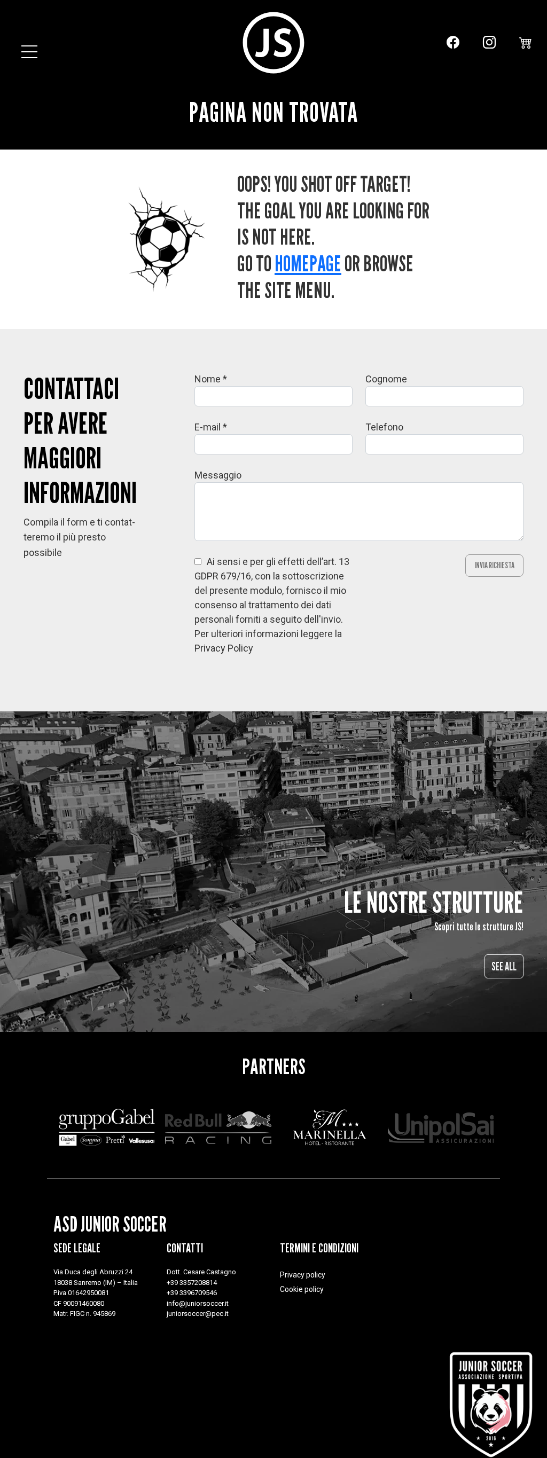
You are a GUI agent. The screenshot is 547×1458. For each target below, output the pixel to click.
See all (504, 966)
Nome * (210, 379)
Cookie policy (302, 1289)
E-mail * (210, 427)
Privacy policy (302, 1275)
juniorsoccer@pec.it (198, 1314)
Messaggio (217, 475)
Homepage (308, 263)
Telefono (384, 427)
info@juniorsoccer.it (198, 1303)
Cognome (386, 379)
